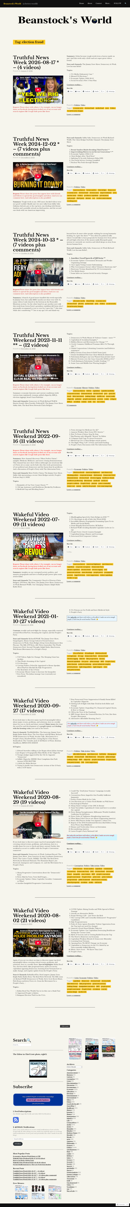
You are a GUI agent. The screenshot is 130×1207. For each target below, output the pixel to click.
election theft (106, 981)
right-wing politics (85, 667)
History (85, 388)
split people (71, 198)
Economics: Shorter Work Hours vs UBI (26, 1156)
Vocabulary (70, 1187)
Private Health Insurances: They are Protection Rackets (32, 1164)
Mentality (70, 1129)
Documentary (71, 1087)
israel (69, 396)
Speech (69, 1166)
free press (85, 661)
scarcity (104, 989)
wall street (98, 882)
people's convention (103, 874)
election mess (94, 193)
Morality (70, 1135)
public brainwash (84, 879)
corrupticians (71, 656)
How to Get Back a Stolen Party (23, 1160)
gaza (105, 393)
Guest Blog (70, 1106)
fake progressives (92, 659)
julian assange (94, 661)
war (93, 198)
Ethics (69, 1100)
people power (98, 572)
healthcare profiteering (75, 480)
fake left (82, 659)
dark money (98, 475)
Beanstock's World (12, 4)
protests (100, 399)
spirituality (70, 1168)
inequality (76, 874)
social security (111, 303)
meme (69, 1127)
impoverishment (105, 193)
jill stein (80, 303)
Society (69, 1164)
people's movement (89, 399)
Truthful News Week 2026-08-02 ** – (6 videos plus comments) (35, 1175)
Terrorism (70, 1178)
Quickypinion (72, 1149)
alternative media (79, 301)
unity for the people (89, 486)
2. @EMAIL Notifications (23, 1127)
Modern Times (72, 1133)
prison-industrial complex (101, 664)
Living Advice (71, 1122)
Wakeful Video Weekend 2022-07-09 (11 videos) (36, 519)
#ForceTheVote (78, 653)
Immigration (71, 1116)
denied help (90, 301)
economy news (78, 108)
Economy (77, 388)
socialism (77, 402)
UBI (82, 762)
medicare (104, 480)
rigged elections (79, 575)
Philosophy (71, 1143)
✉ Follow (18, 1144)
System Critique (72, 1174)
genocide (112, 393)
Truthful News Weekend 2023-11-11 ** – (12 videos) (37, 340)
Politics (77, 105)
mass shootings (87, 572)
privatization (104, 195)
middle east (101, 396)
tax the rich (82, 992)
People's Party (85, 483)
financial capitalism (73, 661)
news (107, 108)
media (69, 1124)
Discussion (70, 1085)
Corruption (78, 866)
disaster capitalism (73, 569)
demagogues (112, 754)
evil (105, 569)
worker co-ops (72, 578)
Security (70, 1162)
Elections (70, 1093)
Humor (69, 1114)
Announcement (72, 1073)
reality (106, 399)
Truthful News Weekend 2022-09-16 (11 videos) (36, 436)
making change (90, 396)
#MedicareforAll (78, 472)
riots (105, 667)
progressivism (72, 879)
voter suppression (93, 575)
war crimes (100, 402)
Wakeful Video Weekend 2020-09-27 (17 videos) (37, 706)
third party (80, 198)
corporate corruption (83, 567)
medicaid (97, 480)
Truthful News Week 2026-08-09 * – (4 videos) (29, 1173)
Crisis (76, 978)
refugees (113, 399)
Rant (68, 1151)
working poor (72, 201)
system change (72, 992)
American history (79, 190)
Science (69, 1160)
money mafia (110, 396)
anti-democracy (107, 472)
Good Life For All (73, 1104)
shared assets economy (99, 879)
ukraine (88, 198)
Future (69, 874)
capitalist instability (107, 391)
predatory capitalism (91, 195)
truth (89, 402)
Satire (69, 1158)
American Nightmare (93, 472)
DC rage (80, 656)
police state (96, 877)
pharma (94, 483)
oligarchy (70, 399)
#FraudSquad (89, 653)
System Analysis (72, 1172)
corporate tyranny (73, 393)
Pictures (70, 1145)
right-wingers (97, 667)
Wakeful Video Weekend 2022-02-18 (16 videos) (29, 1162)
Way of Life (71, 1191)
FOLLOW (117, 3)
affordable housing (79, 754)
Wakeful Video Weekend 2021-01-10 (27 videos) (35, 616)
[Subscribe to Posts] (16, 1122)
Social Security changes (75, 111)
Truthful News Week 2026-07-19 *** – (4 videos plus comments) (35, 1179)
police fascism (72, 664)
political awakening (84, 664)
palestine (78, 399)
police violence (107, 877)
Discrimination (72, 1083)
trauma (84, 402)
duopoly (70, 757)
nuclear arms (71, 195)
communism (108, 869)
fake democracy (91, 757)
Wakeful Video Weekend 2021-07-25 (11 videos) (29, 1158)
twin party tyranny (73, 669)
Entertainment (72, 1095)
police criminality (104, 483)
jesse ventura (86, 874)
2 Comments (71, 405)
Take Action (85, 751)
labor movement (78, 396)
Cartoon (69, 1077)
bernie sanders (91, 190)
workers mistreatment (104, 198)
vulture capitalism (106, 575)
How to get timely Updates (38, 1100)
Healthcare (70, 1108)
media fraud (100, 108)
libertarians (88, 480)
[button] (21, 1188)
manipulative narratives (87, 986)
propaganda (108, 572)
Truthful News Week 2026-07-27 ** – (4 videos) (29, 1177)
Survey (69, 1170)
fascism (101, 659)
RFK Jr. (69, 402)
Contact (99, 3)
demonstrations (86, 393)
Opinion (70, 1141)
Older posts (65, 1026)
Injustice (70, 1118)
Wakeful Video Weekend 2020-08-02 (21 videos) (37, 915)
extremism (109, 871)
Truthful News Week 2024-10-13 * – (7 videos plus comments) (38, 242)
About (89, 3)
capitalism (96, 391)
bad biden (102, 754)
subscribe (73, 617)
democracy (111, 190)
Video (83, 105)
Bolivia (89, 391)
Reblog (69, 1156)
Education (70, 1091)
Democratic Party (109, 475)
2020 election (77, 869)
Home (81, 3)
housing (69, 1112)
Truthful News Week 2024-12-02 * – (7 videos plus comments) (36, 146)
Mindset (69, 1131)
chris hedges (102, 190)
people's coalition (73, 483)
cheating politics (72, 475)
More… (107, 3)
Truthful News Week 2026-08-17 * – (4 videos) (36, 62)
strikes (91, 882)
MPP (102, 661)
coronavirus (71, 871)
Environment (71, 1097)
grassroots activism (73, 572)
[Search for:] (22, 1045)
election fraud (89, 108)
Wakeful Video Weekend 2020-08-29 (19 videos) (37, 797)
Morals (69, 1137)
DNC (92, 871)
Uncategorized (72, 1183)
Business (70, 1075)
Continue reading (74, 85)
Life (68, 1120)
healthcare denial (108, 478)
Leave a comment (73, 114)
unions (78, 486)
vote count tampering (104, 486)
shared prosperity (73, 882)
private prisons (72, 667)
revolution (96, 989)
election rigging (95, 478)
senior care (71, 486)
